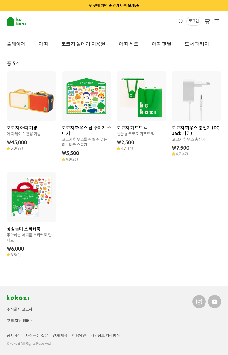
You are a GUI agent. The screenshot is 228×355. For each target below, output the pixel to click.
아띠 (43, 44)
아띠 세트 (128, 44)
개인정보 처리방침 (105, 335)
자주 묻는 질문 (36, 335)
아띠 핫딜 (162, 44)
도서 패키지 (197, 44)
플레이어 (16, 44)
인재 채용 (60, 335)
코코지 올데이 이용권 (83, 44)
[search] (180, 21)
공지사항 (14, 335)
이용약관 (79, 335)
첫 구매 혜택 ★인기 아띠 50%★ (114, 5)
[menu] (17, 21)
